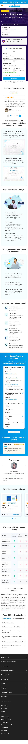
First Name (6, 58)
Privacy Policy (4, 722)
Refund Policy (4, 705)
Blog (2, 714)
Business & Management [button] (7, 670)
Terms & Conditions (6, 719)
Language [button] (3, 688)
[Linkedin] (5, 734)
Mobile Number (7, 63)
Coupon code (6, 68)
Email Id (5, 53)
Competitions (4, 727)
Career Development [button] (6, 692)
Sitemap (3, 711)
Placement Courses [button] (6, 701)
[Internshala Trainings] (15, 5)
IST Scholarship (5, 716)
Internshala (4, 730)
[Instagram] (2, 734)
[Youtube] (8, 734)
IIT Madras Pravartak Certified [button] (8, 661)
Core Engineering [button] (5, 674)
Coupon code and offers (7, 724)
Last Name (19, 58)
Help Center (4, 708)
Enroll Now (14, 78)
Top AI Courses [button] (5, 657)
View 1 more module (14, 431)
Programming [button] (4, 666)
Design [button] (3, 683)
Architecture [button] (4, 696)
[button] (2, 6)
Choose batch (17, 68)
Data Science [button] (4, 679)
